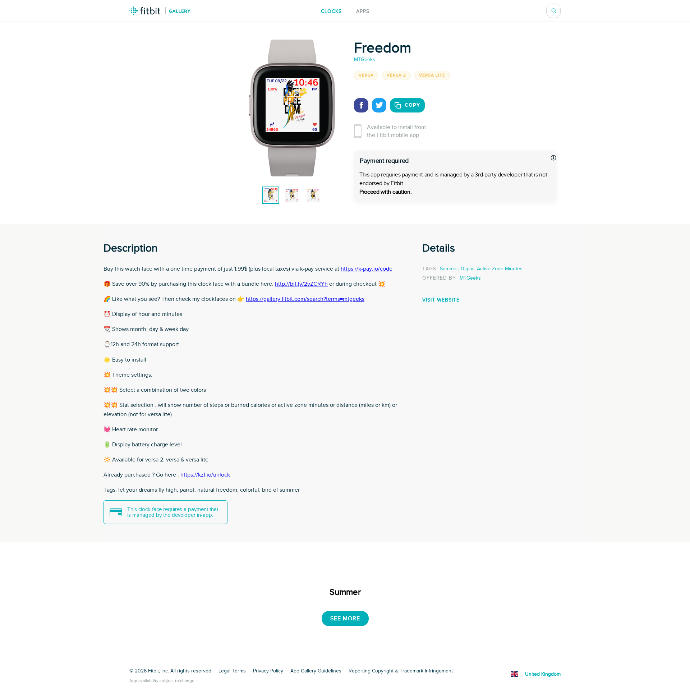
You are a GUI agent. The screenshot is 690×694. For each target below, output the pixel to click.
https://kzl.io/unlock (205, 475)
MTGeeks (364, 59)
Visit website (441, 300)
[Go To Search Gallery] (554, 11)
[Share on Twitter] (379, 105)
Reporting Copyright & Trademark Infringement (401, 671)
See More (345, 618)
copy (412, 105)
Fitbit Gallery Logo (159, 10)
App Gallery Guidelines (315, 671)
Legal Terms (232, 671)
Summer (449, 268)
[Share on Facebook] (361, 105)
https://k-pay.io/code (366, 269)
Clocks (331, 11)
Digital (467, 268)
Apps (362, 11)
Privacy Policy (268, 671)
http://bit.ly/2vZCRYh (301, 284)
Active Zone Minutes (500, 268)
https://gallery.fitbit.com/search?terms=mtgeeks (305, 299)
